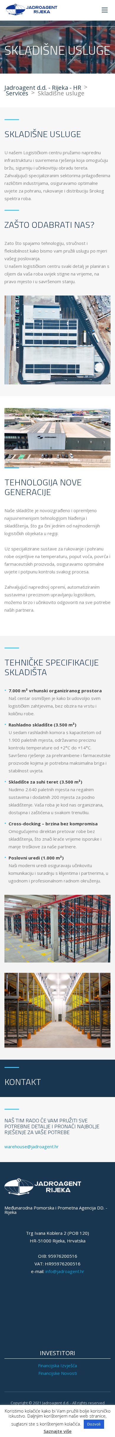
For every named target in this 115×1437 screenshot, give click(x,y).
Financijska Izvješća (57, 1365)
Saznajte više (58, 1431)
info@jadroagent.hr (64, 1271)
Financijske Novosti (57, 1373)
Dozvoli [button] (94, 1424)
